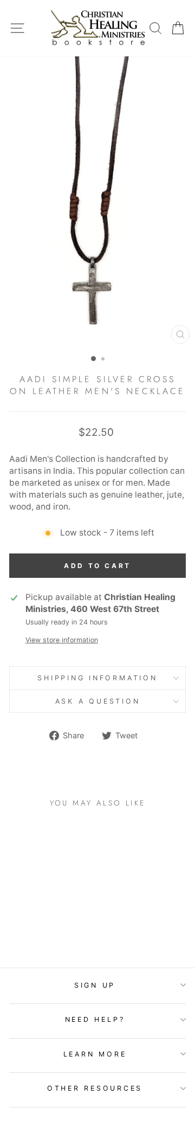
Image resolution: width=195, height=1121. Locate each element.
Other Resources (94, 1088)
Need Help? (95, 1019)
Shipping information (97, 678)
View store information (61, 640)
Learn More (95, 1054)
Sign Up (94, 985)
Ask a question (97, 701)
